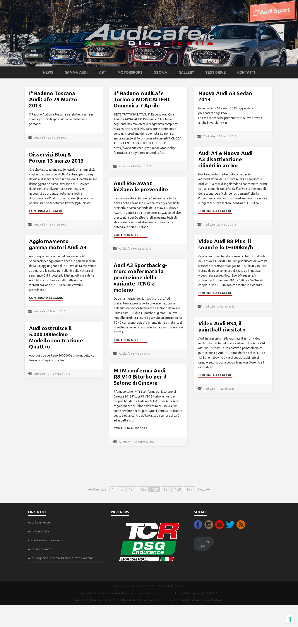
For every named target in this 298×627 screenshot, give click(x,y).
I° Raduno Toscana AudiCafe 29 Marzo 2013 (53, 99)
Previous (97, 489)
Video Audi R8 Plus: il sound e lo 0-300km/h (225, 244)
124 (132, 489)
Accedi (204, 541)
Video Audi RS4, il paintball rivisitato (222, 327)
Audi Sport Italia (38, 531)
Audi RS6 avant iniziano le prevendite (141, 186)
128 (178, 489)
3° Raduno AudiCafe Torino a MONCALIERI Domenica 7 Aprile (141, 99)
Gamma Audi (76, 72)
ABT (102, 72)
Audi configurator (40, 549)
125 (143, 489)
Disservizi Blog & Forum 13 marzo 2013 (56, 158)
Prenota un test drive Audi (45, 540)
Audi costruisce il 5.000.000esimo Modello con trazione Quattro (56, 337)
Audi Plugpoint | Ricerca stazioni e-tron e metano (61, 558)
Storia (160, 72)
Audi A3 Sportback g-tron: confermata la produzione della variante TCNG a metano (140, 277)
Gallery (186, 72)
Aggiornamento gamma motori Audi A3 (58, 244)
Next (204, 489)
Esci (202, 546)
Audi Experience (39, 522)
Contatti (246, 72)
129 (189, 489)
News (48, 72)
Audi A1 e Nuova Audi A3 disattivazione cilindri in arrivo (225, 159)
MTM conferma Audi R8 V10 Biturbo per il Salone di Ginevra (140, 377)
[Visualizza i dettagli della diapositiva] (149, 542)
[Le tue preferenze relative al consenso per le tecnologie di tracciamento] (290, 619)
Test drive (215, 72)
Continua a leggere (215, 211)
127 (166, 489)
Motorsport (130, 72)
